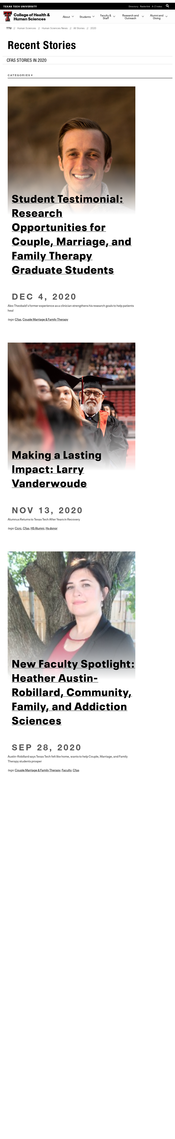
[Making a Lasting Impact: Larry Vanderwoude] (87, 406)
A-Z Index (157, 6)
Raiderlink (145, 6)
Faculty (66, 769)
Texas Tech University (20, 6)
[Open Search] (168, 6)
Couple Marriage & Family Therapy (45, 319)
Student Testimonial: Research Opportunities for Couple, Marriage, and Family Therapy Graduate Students (72, 232)
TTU (8, 28)
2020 (93, 28)
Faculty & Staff (105, 16)
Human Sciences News (55, 28)
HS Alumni (37, 528)
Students (85, 16)
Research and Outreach (130, 16)
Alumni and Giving (156, 16)
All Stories (79, 28)
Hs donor (51, 528)
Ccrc (18, 528)
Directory (133, 6)
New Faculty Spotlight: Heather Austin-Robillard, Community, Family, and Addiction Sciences (73, 690)
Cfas (18, 319)
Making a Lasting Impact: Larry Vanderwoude (57, 467)
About (66, 16)
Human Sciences (26, 28)
